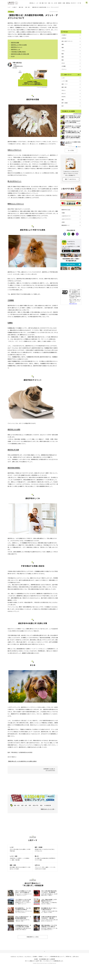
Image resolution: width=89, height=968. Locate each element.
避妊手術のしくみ (15, 49)
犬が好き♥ (64, 38)
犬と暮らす (14, 7)
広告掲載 (35, 956)
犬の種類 (63, 66)
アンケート (64, 69)
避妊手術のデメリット (16, 47)
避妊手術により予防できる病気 (19, 45)
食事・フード (64, 84)
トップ (9, 7)
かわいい (63, 90)
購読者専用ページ (65, 225)
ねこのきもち (28, 956)
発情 (30, 805)
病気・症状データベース (67, 41)
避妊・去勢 (27, 7)
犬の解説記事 (47, 805)
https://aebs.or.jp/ (73, 303)
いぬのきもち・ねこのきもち (16, 956)
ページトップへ (44, 951)
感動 (63, 99)
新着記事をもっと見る (33, 937)
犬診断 (63, 222)
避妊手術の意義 (15, 42)
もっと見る (71, 150)
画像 (63, 56)
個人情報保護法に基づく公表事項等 (47, 959)
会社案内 (36, 959)
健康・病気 (21, 7)
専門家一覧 (68, 956)
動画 (63, 53)
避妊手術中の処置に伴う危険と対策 (20, 54)
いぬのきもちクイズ (66, 216)
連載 (63, 44)
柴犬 (63, 106)
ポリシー (46, 956)
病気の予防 (35, 805)
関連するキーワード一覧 (47, 809)
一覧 (78, 74)
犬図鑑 (63, 212)
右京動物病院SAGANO (18, 66)
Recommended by (72, 146)
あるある (63, 96)
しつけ (63, 78)
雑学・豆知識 (64, 102)
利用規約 (41, 956)
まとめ (12, 56)
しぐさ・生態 (64, 81)
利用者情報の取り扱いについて (57, 956)
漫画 (63, 47)
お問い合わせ (76, 956)
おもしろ (63, 93)
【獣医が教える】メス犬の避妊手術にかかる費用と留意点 (22, 761)
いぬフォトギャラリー (66, 219)
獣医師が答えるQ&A (66, 209)
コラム (63, 50)
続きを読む (15, 67)
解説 (41, 805)
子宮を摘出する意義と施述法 (18, 51)
